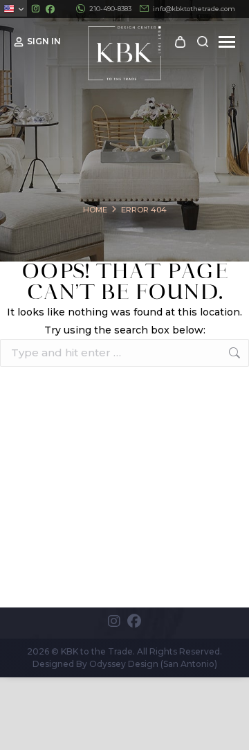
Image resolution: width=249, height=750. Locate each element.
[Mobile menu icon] (227, 42)
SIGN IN (44, 41)
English (13, 8)
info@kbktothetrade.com (194, 8)
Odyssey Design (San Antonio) (153, 664)
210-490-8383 (110, 8)
